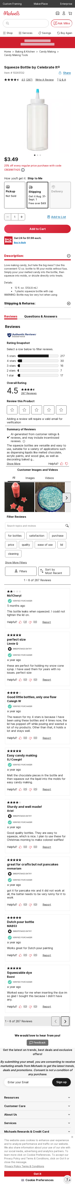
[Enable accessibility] (67, 1179)
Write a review (44, 79)
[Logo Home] (11, 13)
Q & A (62, 79)
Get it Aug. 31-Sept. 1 (37, 198)
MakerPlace (41, 3)
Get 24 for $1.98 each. (28, 238)
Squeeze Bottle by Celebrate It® (32, 67)
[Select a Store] (57, 13)
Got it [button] (37, 1174)
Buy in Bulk (20, 242)
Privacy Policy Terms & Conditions (24, 1166)
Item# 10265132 (14, 72)
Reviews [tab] (10, 316)
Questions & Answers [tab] (40, 316)
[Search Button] (7, 23)
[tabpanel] (37, 673)
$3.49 (11, 159)
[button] (37, 1180)
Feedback (40, 1042)
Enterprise (66, 3)
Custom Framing (12, 3)
